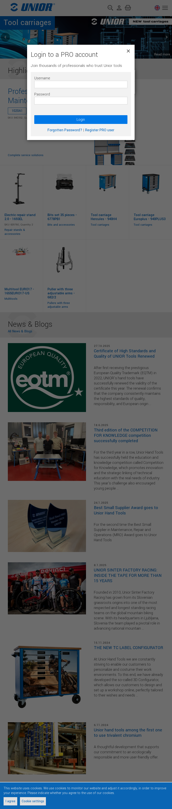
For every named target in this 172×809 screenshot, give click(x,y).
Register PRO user (99, 130)
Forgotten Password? (64, 130)
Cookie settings (33, 801)
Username (42, 78)
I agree (10, 801)
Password (42, 94)
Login (81, 119)
